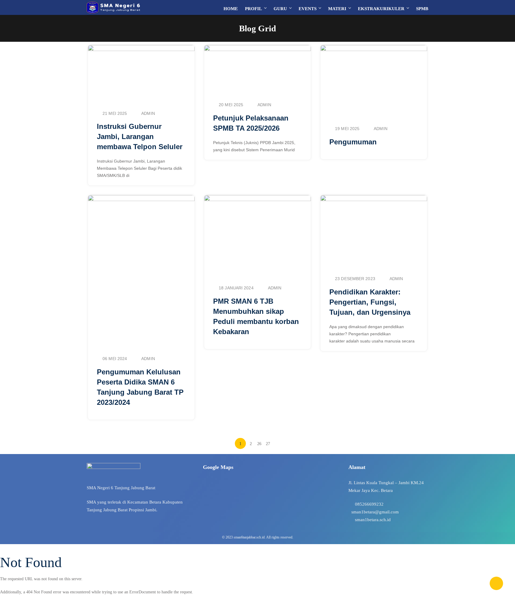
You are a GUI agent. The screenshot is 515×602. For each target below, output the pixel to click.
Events (308, 8)
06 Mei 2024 (115, 358)
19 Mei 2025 (347, 128)
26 (259, 444)
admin (148, 113)
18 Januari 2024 (236, 287)
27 (268, 444)
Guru (280, 8)
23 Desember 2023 (355, 278)
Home (231, 8)
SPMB (422, 8)
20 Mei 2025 (231, 104)
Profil (253, 8)
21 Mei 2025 (115, 113)
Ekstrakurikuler (381, 8)
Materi (337, 8)
